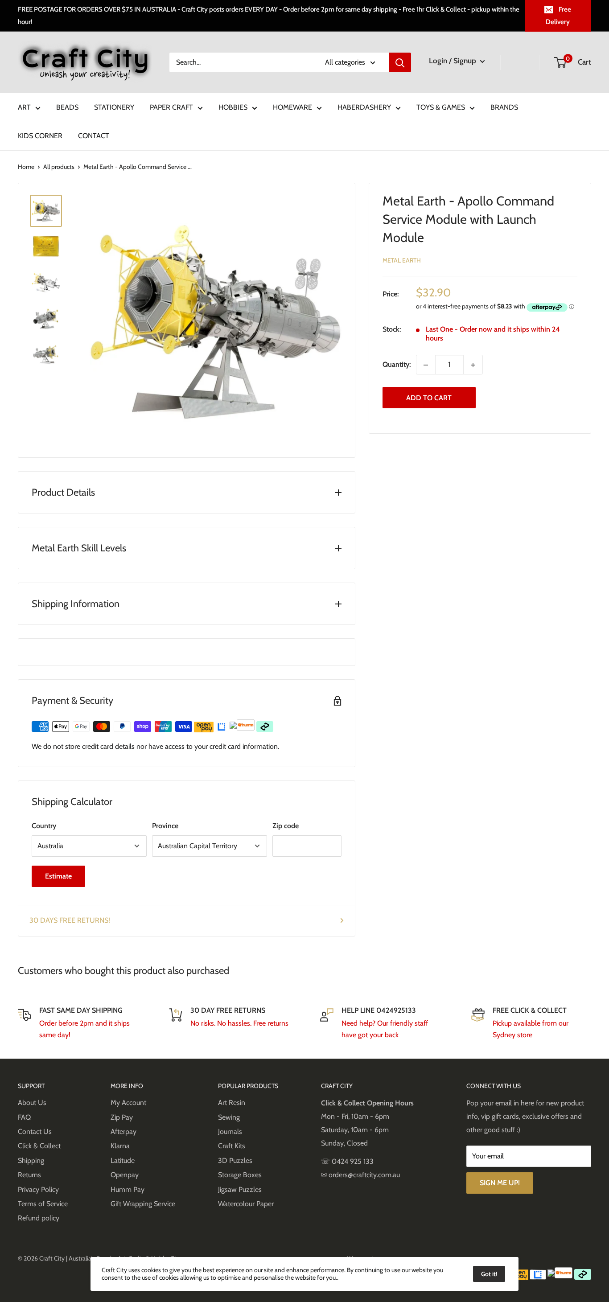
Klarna (120, 1146)
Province (165, 825)
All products (58, 167)
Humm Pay (127, 1189)
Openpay (125, 1175)
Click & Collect (39, 1146)
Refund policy (38, 1218)
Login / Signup (453, 60)
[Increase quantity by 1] (473, 365)
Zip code (285, 825)
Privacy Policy (38, 1189)
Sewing (229, 1117)
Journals (230, 1131)
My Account (128, 1102)
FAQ (24, 1117)
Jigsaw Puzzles (240, 1189)
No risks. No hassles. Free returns (239, 1023)
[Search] (400, 62)
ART (24, 107)
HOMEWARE (292, 107)
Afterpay (123, 1131)
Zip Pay (122, 1117)
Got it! (489, 1274)
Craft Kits (231, 1146)
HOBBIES (232, 107)
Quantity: (397, 365)
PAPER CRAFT (171, 107)
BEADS (67, 107)
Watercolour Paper (246, 1203)
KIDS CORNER (40, 135)
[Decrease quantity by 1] (425, 365)
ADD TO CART (429, 398)
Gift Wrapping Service (143, 1203)
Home (26, 167)
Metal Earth (402, 261)
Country (44, 825)
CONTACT (93, 135)
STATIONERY (114, 107)
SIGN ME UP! (500, 1183)
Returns (29, 1175)
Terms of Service (43, 1203)
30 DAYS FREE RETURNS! (69, 920)
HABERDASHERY (364, 107)
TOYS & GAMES (440, 107)
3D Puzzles (235, 1160)
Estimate (58, 876)
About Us (32, 1102)
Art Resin (231, 1102)
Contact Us (35, 1131)
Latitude (123, 1160)
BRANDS (504, 107)
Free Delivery (558, 15)
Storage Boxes (240, 1175)
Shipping (31, 1160)
